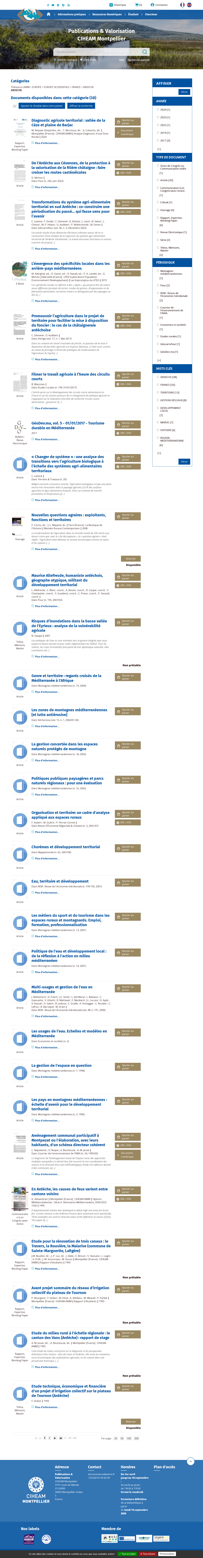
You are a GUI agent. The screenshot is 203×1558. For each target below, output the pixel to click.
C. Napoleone (39, 1150)
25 (115, 1438)
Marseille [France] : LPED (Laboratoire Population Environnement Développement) (64, 278)
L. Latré (86, 221)
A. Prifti (37, 1259)
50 (122, 1438)
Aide (121, 59)
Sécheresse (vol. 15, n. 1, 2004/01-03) (58, 720)
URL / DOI (125, 172)
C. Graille (73, 1003)
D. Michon (37, 177)
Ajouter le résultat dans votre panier (42, 105)
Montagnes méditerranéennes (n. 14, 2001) (62, 966)
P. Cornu (36, 525)
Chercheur (151, 14)
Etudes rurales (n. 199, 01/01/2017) (57, 387)
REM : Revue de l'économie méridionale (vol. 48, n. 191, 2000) (72, 1010)
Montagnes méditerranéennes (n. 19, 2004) (62, 685)
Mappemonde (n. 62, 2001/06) (54, 852)
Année (161, 101)
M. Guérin (48, 822)
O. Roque (53, 1150)
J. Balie (70, 1256)
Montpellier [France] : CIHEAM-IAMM (52, 133)
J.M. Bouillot (38, 1256)
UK (188, 4)
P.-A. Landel (90, 273)
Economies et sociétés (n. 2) (53, 1041)
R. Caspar (91, 590)
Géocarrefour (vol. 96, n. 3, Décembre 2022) (62, 228)
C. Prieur (83, 593)
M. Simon (95, 224)
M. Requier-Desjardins (44, 130)
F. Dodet (48, 221)
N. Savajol (37, 635)
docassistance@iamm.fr (101, 1474)
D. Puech (53, 997)
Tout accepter (128, 1554)
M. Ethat (63, 1298)
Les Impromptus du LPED (85, 280)
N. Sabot (96, 221)
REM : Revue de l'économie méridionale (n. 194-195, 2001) (70, 886)
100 (129, 1438)
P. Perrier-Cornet (65, 822)
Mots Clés (164, 369)
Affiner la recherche (81, 105)
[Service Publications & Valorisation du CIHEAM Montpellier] (30, 13)
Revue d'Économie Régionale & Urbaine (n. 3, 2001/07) (68, 825)
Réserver (131, 558)
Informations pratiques (72, 14)
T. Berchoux (69, 130)
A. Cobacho (89, 130)
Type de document (171, 157)
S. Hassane (93, 1256)
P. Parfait (102, 1298)
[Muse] (110, 1538)
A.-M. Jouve (83, 1150)
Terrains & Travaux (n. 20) (52, 479)
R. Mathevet (63, 1000)
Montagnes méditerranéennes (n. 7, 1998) (61, 1070)
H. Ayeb (104, 1000)
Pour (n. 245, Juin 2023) (50, 181)
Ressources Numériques (107, 14)
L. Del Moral (78, 997)
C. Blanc (51, 590)
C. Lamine (37, 221)
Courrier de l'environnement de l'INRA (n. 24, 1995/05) (68, 1153)
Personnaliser (167, 1554)
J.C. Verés (64, 997)
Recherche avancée (139, 59)
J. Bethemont (39, 997)
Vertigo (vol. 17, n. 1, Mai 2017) (55, 338)
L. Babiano (92, 997)
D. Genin (56, 273)
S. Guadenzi (61, 593)
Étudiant (133, 14)
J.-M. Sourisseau (51, 1259)
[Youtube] (53, 5)
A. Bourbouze (67, 1150)
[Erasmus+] (127, 1538)
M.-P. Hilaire (48, 224)
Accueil (49, 14)
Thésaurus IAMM (20, 87)
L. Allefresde (38, 590)
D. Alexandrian (40, 1199)
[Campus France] (46, 1539)
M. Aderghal (38, 273)
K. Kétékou (76, 1298)
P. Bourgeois (39, 1298)
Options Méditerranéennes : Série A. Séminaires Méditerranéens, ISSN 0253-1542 (69, 1202)
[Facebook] (48, 5)
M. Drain (60, 1006)
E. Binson (80, 1256)
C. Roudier (101, 1003)
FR (181, 4)
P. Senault (103, 593)
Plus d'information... (47, 143)
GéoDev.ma (41, 423)
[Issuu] (63, 5)
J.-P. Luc (55, 1256)
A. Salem (48, 1003)
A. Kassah (37, 1003)
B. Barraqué (47, 1006)
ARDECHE (88, 87)
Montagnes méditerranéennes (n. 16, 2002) (62, 788)
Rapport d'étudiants (51, 1262)
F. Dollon (52, 1298)
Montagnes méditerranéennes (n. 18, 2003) (62, 754)
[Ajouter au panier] (118, 121)
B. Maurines (38, 384)
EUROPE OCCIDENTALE (56, 87)
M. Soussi (67, 1259)
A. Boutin (71, 590)
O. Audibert (63, 224)
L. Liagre (106, 1256)
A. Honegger (86, 1003)
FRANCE (76, 87)
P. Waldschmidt (80, 224)
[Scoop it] (58, 5)
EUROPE (36, 87)
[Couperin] (161, 1539)
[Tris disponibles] (14, 106)
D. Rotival (74, 221)
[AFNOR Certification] (29, 1539)
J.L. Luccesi (92, 1000)
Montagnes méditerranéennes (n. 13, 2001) (62, 930)
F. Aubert (37, 822)
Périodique (165, 262)
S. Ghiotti (50, 1000)
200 (136, 1438)
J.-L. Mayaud (54, 525)
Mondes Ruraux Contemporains (62, 528)
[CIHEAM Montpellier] (36, 1489)
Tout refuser (148, 1554)
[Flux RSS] (68, 5)
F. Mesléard (78, 1000)
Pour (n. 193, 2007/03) (50, 600)
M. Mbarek (89, 1298)
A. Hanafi (72, 273)
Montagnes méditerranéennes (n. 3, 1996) (61, 1114)
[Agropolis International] (144, 1538)
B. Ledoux (60, 1003)
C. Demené (61, 221)
